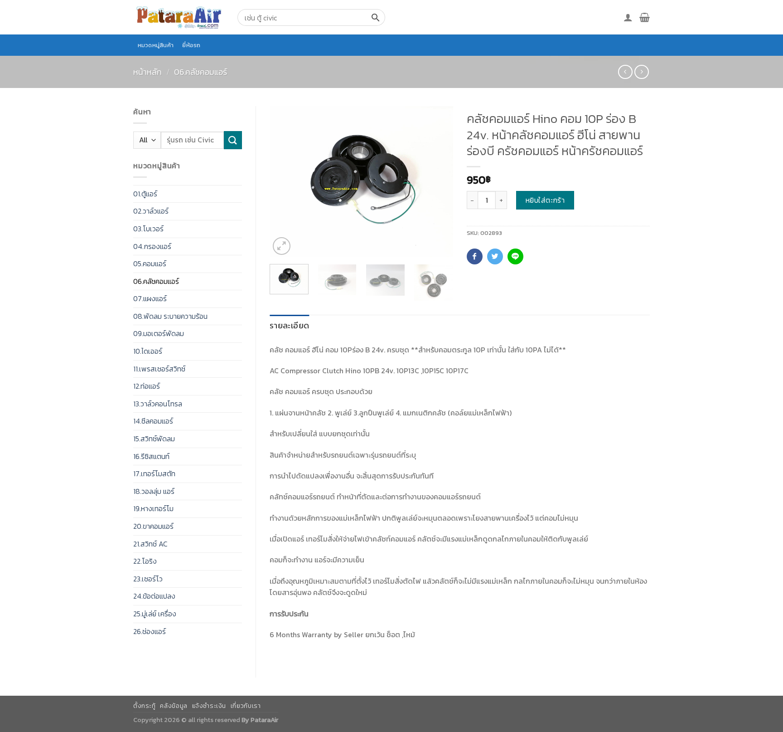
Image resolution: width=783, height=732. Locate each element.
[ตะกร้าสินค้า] (644, 17)
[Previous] (284, 181)
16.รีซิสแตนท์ (151, 456)
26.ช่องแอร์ (149, 631)
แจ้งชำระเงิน (209, 706)
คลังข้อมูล (173, 706)
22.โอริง (145, 561)
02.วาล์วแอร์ (151, 210)
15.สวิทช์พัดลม (154, 438)
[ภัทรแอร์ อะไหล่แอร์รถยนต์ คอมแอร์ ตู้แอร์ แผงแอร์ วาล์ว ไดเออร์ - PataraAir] (178, 17)
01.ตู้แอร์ (145, 193)
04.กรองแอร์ (152, 246)
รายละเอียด (289, 325)
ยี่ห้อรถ (191, 45)
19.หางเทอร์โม (153, 508)
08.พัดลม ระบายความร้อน (170, 316)
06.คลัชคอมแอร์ (200, 72)
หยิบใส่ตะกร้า (545, 200)
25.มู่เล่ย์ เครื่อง (154, 613)
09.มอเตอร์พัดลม (158, 333)
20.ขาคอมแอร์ (153, 526)
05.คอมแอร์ (149, 263)
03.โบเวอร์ (148, 228)
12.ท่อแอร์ (146, 386)
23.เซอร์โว (148, 578)
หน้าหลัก (147, 72)
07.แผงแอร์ (150, 298)
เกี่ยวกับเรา (246, 706)
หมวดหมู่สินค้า (156, 45)
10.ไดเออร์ (147, 351)
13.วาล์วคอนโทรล (157, 403)
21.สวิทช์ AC (150, 543)
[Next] (438, 181)
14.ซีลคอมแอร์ (153, 420)
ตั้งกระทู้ (144, 706)
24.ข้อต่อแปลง (154, 595)
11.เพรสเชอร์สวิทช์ (159, 368)
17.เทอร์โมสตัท (154, 473)
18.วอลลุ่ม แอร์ (153, 491)
